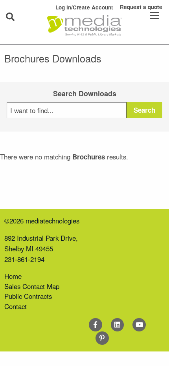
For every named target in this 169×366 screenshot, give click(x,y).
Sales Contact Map (31, 286)
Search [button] (144, 110)
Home (13, 276)
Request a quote (141, 7)
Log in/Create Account (84, 7)
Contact (15, 306)
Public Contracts (28, 296)
